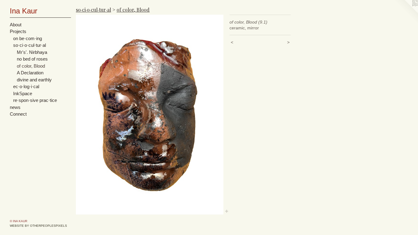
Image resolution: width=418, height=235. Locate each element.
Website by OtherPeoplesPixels (38, 225)
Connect (18, 114)
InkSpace (22, 93)
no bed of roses (32, 59)
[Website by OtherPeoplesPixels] (406, 12)
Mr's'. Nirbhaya (32, 52)
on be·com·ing (27, 38)
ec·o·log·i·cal (26, 86)
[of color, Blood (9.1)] (149, 114)
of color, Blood (31, 66)
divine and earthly (34, 79)
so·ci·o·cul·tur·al (29, 45)
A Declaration (30, 72)
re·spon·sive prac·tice (35, 100)
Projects (18, 31)
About (15, 24)
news (15, 107)
